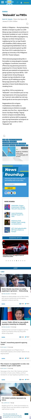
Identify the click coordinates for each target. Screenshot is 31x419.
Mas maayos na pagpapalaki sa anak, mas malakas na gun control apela (15, 365)
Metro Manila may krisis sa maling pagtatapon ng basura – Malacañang (15, 290)
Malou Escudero (6, 293)
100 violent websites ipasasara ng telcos (14, 399)
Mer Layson (4, 347)
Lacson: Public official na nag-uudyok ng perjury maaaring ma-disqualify (15, 323)
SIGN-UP (10, 188)
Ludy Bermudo (6, 402)
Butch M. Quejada (7, 19)
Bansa (5, 12)
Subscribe (26, 2)
